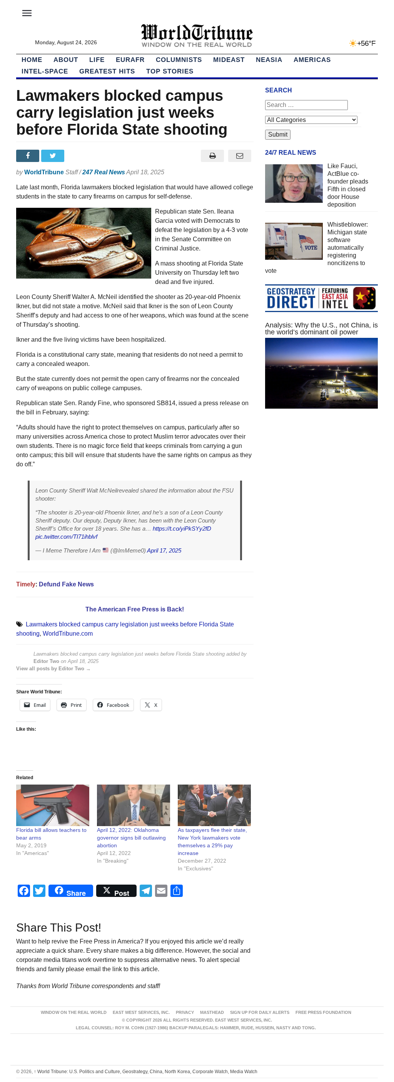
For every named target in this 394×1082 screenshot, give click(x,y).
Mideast (229, 59)
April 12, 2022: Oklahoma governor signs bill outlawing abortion (131, 837)
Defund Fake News (66, 584)
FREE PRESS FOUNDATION (323, 1012)
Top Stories (170, 71)
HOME (32, 59)
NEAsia (269, 59)
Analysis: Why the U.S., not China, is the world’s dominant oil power (321, 328)
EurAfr (130, 59)
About (65, 59)
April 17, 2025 (164, 550)
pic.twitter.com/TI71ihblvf (66, 536)
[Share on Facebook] (28, 156)
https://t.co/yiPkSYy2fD (182, 528)
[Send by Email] (240, 156)
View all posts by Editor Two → (53, 668)
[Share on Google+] (79, 156)
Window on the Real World (74, 1012)
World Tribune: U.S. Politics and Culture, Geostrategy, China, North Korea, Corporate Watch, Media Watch (145, 1071)
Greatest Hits (107, 71)
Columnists (179, 59)
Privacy (185, 1012)
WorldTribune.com (68, 633)
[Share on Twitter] (53, 156)
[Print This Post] (212, 156)
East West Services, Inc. (141, 1012)
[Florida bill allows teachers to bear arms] (52, 806)
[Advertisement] (321, 482)
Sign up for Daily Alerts (259, 1012)
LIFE (97, 59)
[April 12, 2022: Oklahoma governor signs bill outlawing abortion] (133, 806)
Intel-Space (45, 71)
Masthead (212, 1012)
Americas (312, 59)
